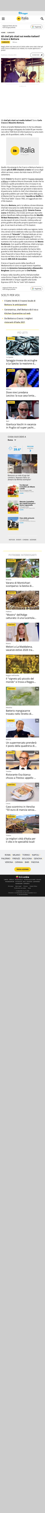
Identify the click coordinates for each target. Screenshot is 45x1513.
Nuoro (8, 643)
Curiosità (5, 42)
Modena (27, 236)
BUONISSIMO (19, 883)
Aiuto (29, 888)
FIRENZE (16, 858)
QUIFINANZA (36, 881)
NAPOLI (35, 855)
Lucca (8, 803)
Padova (8, 611)
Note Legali (18, 886)
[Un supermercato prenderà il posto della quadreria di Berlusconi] (22, 728)
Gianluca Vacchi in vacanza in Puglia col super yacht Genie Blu (21, 427)
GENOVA (38, 858)
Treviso (8, 771)
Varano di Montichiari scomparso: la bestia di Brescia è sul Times (19, 586)
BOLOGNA (27, 858)
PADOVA (35, 862)
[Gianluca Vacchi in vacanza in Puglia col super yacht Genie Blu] (22, 409)
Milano (15, 42)
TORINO (26, 855)
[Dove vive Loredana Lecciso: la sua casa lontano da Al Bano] (22, 377)
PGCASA (38, 879)
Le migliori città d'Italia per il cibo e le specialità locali (20, 840)
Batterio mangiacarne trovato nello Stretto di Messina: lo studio (18, 714)
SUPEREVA (26, 883)
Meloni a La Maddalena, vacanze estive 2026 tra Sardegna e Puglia (19, 650)
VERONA (9, 862)
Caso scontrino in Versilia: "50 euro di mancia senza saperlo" (20, 810)
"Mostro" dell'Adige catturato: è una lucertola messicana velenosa (20, 618)
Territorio (11, 561)
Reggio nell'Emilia (12, 675)
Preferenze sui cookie (20, 888)
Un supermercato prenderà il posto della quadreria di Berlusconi (21, 745)
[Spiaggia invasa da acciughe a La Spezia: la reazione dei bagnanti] (22, 345)
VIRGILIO (11, 879)
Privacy (25, 886)
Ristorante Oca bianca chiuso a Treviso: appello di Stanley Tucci (21, 777)
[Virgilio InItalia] (22, 18)
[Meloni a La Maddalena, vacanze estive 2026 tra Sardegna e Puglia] (22, 632)
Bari (7, 421)
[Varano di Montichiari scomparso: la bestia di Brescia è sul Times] (22, 568)
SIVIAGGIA (29, 881)
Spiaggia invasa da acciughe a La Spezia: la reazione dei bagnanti (21, 363)
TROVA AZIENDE (22, 869)
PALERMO (5, 858)
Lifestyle (11, 338)
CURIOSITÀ (11, 32)
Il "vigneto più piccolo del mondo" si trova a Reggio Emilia (20, 681)
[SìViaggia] (23, 13)
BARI (27, 862)
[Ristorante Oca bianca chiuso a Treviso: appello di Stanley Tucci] (22, 760)
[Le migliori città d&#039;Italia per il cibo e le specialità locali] (22, 824)
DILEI (24, 881)
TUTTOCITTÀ (18, 881)
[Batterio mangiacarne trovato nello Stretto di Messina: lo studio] (22, 696)
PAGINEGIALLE (19, 879)
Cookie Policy (33, 886)
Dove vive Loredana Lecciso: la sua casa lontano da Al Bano (21, 395)
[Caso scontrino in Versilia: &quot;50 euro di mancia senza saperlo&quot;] (22, 792)
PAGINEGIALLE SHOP (29, 879)
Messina (9, 707)
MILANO (16, 855)
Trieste (8, 835)
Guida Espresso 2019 (18, 210)
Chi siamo (10, 886)
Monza (8, 739)
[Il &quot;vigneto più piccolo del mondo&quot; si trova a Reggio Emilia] (22, 664)
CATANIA (19, 862)
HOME (3, 32)
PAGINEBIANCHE (9, 881)
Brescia (8, 579)
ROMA (7, 855)
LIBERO (6, 879)
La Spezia (9, 357)
